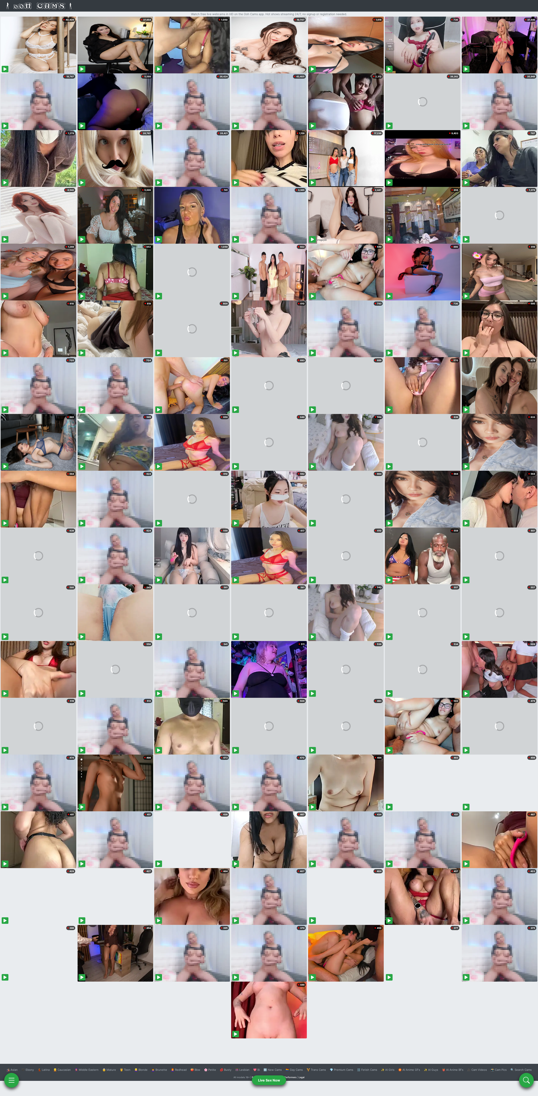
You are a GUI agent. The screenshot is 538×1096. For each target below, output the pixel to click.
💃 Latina (44, 1069)
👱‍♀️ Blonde (141, 1069)
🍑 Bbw (195, 1069)
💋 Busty (225, 1069)
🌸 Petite (210, 1069)
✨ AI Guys (431, 1069)
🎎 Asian (12, 1069)
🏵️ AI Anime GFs (409, 1069)
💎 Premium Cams (341, 1069)
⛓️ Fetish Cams (367, 1069)
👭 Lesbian (242, 1069)
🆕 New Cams (273, 1069)
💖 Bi (256, 1069)
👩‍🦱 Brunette (159, 1069)
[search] (526, 1080)
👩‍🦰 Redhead (179, 1069)
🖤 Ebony (27, 1069)
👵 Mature (109, 1069)
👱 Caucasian (62, 1069)
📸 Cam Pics (499, 1069)
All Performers (289, 1077)
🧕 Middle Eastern (87, 1069)
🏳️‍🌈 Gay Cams (294, 1069)
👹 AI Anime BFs (452, 1069)
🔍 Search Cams (521, 1069)
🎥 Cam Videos (477, 1069)
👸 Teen (125, 1069)
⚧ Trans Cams (316, 1069)
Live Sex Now (269, 1080)
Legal (302, 1077)
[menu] (11, 1080)
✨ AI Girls (387, 1069)
